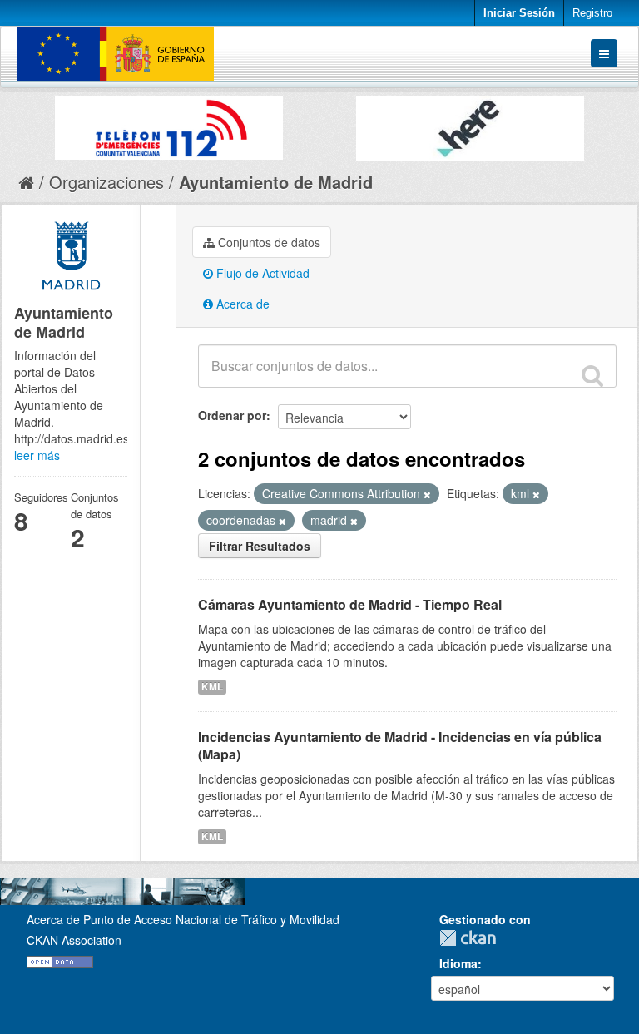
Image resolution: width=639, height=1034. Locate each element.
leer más (37, 455)
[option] (169, 124)
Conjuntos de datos (267, 242)
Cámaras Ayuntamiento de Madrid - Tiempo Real (350, 604)
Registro (592, 13)
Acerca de (241, 303)
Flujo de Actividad (261, 273)
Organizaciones (106, 182)
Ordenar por (232, 415)
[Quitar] (427, 494)
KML (212, 687)
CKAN (471, 938)
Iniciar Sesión (519, 13)
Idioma (458, 963)
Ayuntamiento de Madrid (276, 182)
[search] (592, 375)
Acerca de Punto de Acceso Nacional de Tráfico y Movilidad (183, 919)
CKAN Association (74, 940)
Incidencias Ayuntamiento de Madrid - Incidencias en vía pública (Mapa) (400, 745)
